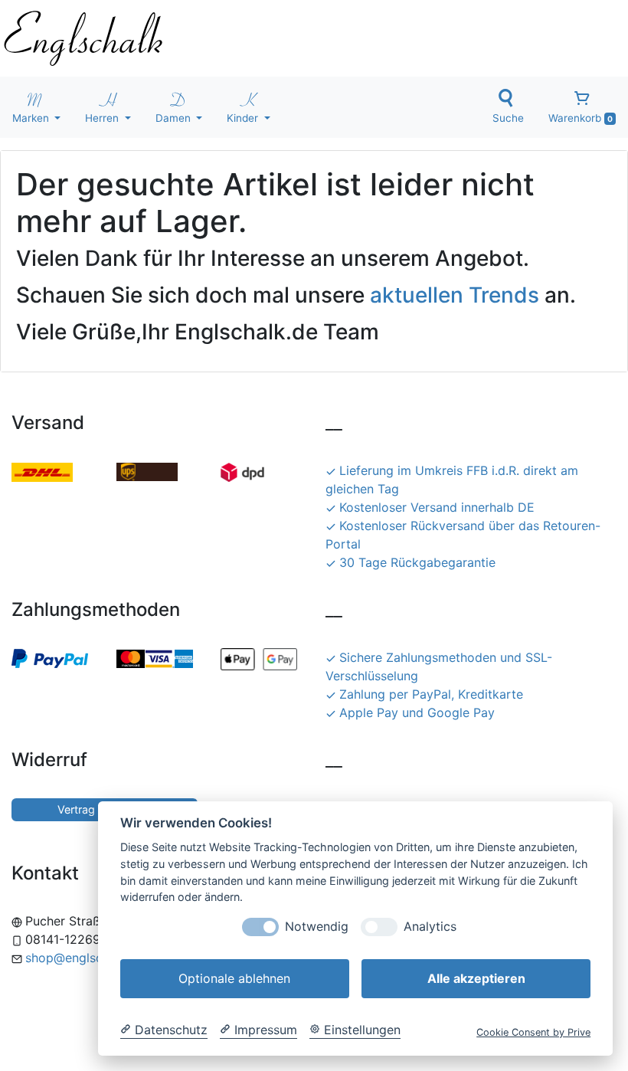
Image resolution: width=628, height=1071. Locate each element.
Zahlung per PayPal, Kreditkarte (431, 694)
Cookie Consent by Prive (533, 1032)
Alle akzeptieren (476, 978)
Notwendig (316, 926)
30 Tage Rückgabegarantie (417, 562)
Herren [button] (103, 118)
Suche (508, 118)
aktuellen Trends (454, 295)
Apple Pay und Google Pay (417, 712)
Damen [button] (174, 118)
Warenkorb (580, 118)
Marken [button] (32, 118)
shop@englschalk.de (84, 957)
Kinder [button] (244, 118)
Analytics (430, 926)
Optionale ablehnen (234, 978)
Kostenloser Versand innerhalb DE (437, 507)
